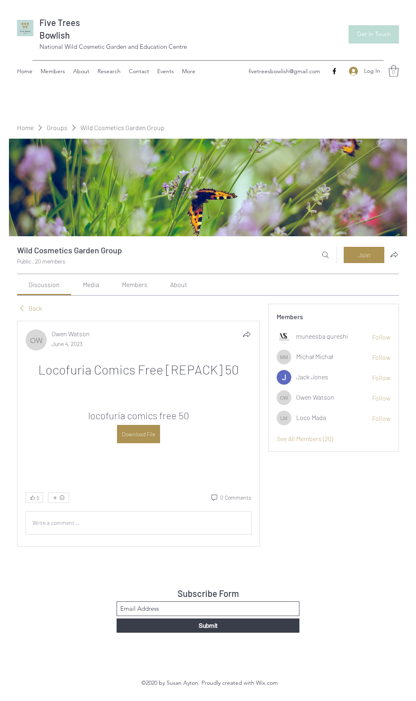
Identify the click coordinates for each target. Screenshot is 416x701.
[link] (44, 284)
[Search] (325, 255)
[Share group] (394, 254)
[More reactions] (58, 497)
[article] (138, 433)
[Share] (246, 334)
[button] (394, 71)
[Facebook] (334, 71)
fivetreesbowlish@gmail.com (284, 71)
